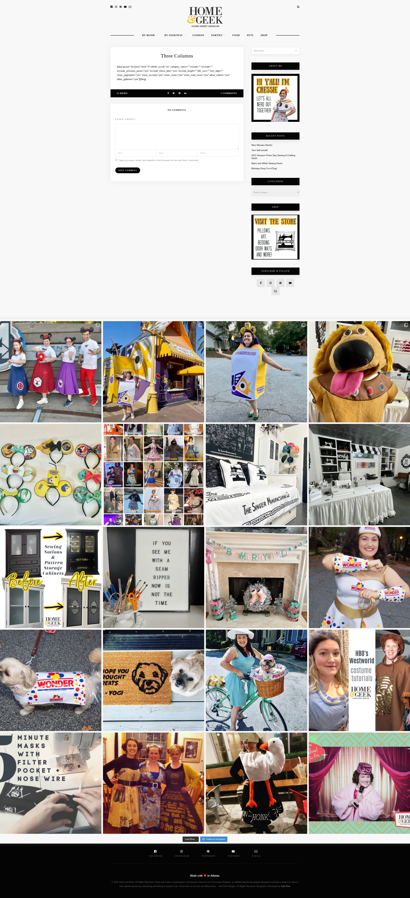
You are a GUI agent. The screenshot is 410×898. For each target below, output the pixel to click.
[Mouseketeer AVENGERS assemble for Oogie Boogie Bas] (50, 372)
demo (123, 93)
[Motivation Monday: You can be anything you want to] (153, 783)
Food (236, 35)
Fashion (198, 35)
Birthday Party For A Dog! (264, 168)
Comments (229, 93)
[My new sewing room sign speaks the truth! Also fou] (153, 577)
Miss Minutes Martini (261, 145)
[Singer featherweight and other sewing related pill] (256, 474)
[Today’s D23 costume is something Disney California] (256, 372)
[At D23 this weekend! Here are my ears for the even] (50, 474)
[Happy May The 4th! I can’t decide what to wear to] (153, 474)
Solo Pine (285, 886)
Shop (264, 35)
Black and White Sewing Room (267, 163)
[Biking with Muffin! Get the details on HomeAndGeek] (256, 680)
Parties (217, 35)
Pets (250, 35)
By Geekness (173, 35)
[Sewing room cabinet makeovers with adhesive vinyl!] (50, 577)
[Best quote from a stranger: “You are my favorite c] (153, 372)
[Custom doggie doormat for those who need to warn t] (153, 680)
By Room (148, 35)
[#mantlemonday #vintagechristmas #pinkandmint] (256, 577)
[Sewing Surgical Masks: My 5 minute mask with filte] (50, 783)
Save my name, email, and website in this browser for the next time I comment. (159, 160)
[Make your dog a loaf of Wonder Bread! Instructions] (50, 680)
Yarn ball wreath (259, 150)
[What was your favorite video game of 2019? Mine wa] (256, 783)
